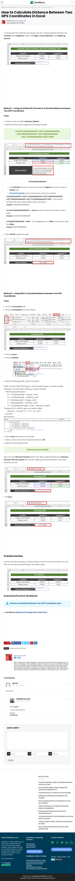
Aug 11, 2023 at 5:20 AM (18, 685)
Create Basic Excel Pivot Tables (36, 860)
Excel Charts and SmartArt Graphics (34, 864)
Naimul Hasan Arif (20, 21)
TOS (68, 857)
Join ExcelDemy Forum (62, 849)
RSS (71, 843)
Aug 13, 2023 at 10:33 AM (22, 701)
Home (3, 7)
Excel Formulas (10, 7)
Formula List (30, 612)
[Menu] (2, 2)
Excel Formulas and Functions (35, 862)
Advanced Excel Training (34, 867)
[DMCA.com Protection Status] (56, 859)
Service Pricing (30, 847)
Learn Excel (42, 612)
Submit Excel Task (35, 851)
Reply (67, 683)
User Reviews (30, 844)
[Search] (72, 2)
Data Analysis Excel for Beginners (36, 868)
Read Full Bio (63, 670)
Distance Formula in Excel (18, 648)
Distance (20, 612)
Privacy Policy (62, 857)
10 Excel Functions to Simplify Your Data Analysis (54, 792)
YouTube (52, 843)
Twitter (62, 843)
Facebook (57, 843)
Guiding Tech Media (39, 876)
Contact (53, 857)
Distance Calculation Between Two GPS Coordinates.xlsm (35, 603)
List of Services (31, 845)
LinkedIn (66, 843)
